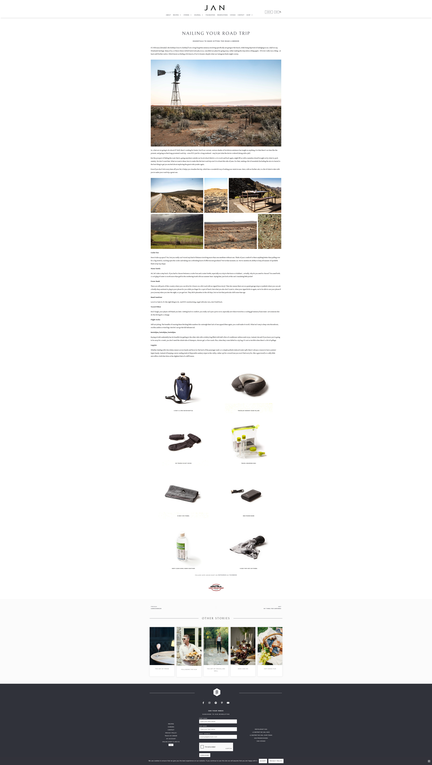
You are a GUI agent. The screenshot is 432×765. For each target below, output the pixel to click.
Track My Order (171, 736)
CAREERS (171, 727)
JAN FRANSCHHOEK (261, 738)
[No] (429, 761)
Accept (263, 761)
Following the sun (189, 669)
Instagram (222, 575)
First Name (203, 718)
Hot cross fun (270, 669)
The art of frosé (162, 669)
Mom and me (243, 669)
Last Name (203, 726)
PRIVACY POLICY (171, 733)
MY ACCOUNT (171, 738)
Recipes (171, 724)
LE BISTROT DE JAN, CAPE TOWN (261, 735)
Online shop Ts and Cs (171, 742)
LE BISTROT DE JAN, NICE (261, 732)
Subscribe (204, 755)
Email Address (204, 734)
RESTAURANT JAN (261, 729)
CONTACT (171, 730)
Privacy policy (276, 761)
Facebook (233, 575)
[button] (280, 12)
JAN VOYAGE (261, 741)
